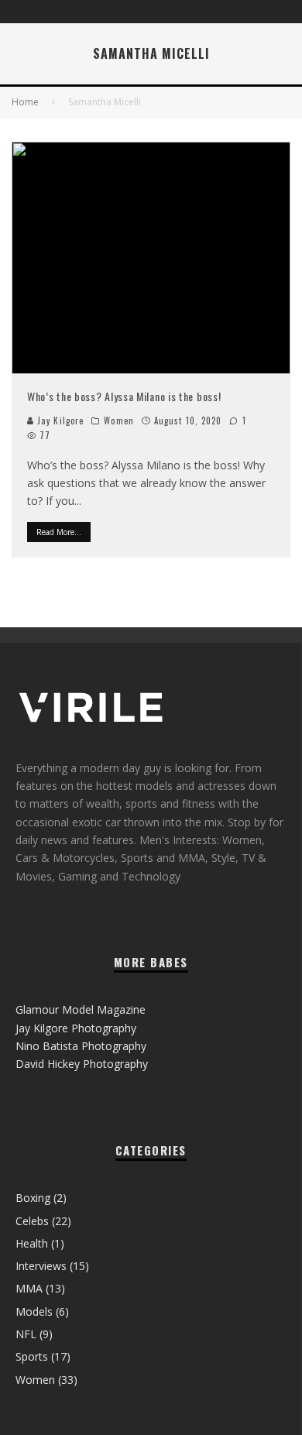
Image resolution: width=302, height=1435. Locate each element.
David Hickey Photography (81, 1063)
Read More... (58, 532)
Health (31, 1243)
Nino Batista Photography (80, 1045)
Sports (31, 1356)
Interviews (41, 1265)
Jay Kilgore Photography (75, 1028)
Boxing (32, 1197)
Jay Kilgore (59, 420)
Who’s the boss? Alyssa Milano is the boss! (124, 396)
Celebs (32, 1221)
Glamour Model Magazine (80, 1009)
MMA (29, 1288)
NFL (25, 1334)
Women (119, 420)
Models (34, 1311)
